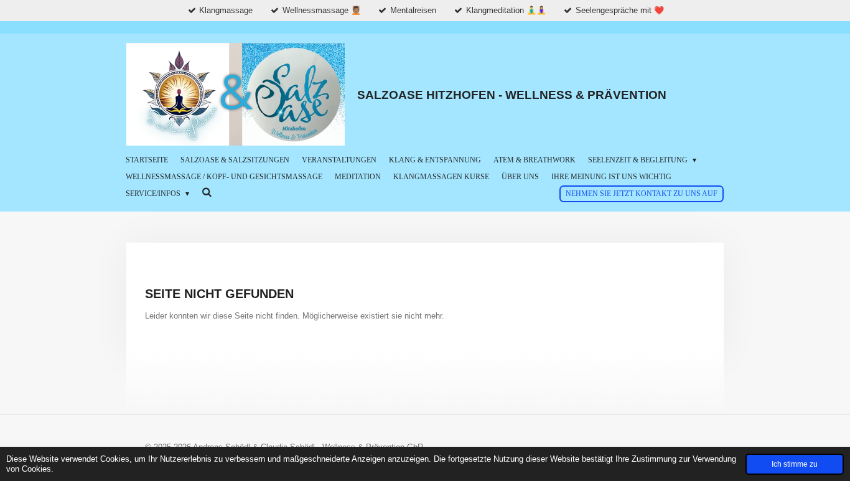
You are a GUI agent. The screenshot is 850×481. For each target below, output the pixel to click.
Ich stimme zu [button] (795, 464)
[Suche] (206, 192)
